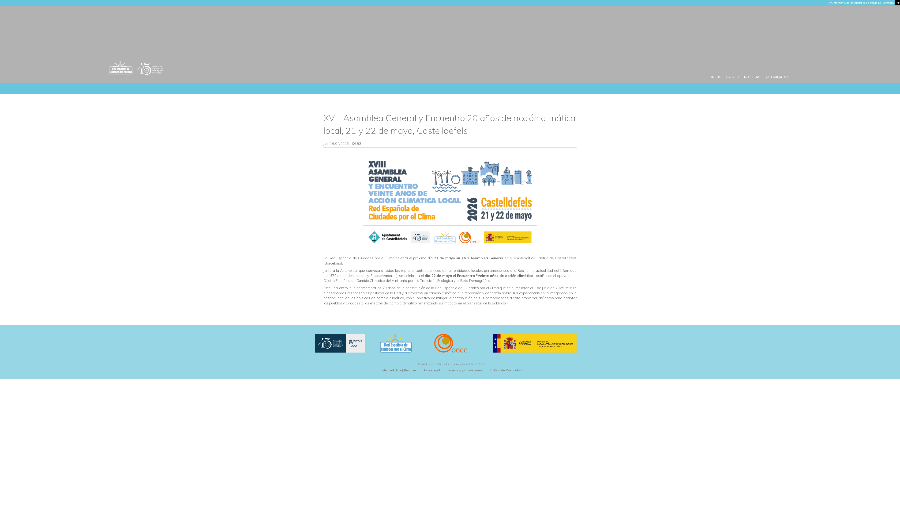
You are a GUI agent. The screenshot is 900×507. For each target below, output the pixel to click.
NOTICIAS (752, 77)
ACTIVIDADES (777, 77)
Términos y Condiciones (464, 370)
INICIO (716, 77)
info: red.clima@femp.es (399, 370)
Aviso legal (432, 370)
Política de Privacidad (505, 370)
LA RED (732, 77)
